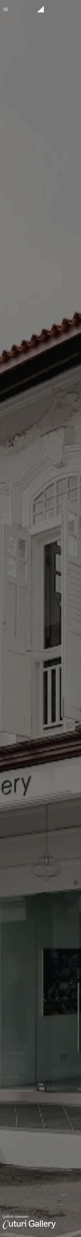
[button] (5, 9)
